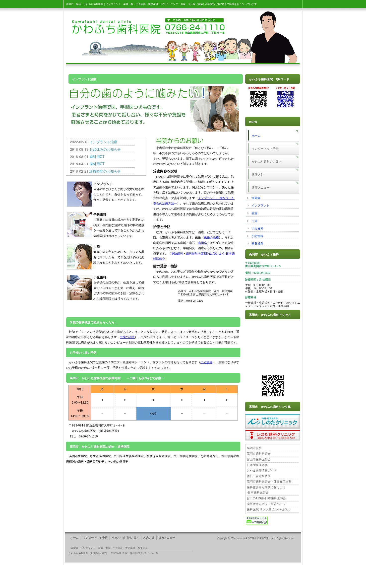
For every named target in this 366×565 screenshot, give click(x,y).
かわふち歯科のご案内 (267, 161)
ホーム (256, 136)
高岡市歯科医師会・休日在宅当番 (269, 481)
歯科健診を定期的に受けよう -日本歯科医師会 (266, 490)
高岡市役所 (254, 448)
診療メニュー (261, 187)
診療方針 (258, 174)
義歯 (254, 213)
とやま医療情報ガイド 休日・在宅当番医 (262, 473)
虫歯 (254, 221)
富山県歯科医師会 (259, 459)
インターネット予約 (265, 148)
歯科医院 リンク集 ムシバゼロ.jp (268, 509)
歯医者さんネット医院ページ (266, 504)
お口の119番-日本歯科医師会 (266, 498)
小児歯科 (257, 228)
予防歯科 (257, 236)
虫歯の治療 (211, 237)
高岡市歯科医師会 (259, 453)
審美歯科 (257, 243)
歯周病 (255, 198)
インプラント (260, 205)
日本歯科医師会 (257, 465)
